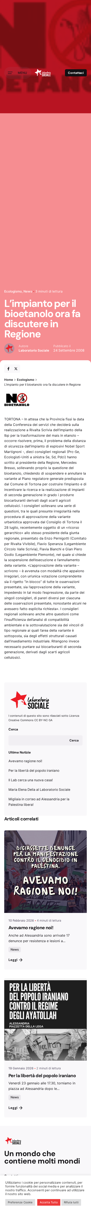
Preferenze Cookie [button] (20, 1202)
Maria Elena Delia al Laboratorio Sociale (39, 790)
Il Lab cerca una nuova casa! (30, 780)
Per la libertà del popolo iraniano (33, 771)
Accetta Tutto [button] (49, 1202)
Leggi (12, 960)
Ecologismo (13, 291)
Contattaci (76, 73)
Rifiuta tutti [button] (71, 1202)
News (27, 291)
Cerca (13, 729)
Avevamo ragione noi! (25, 761)
